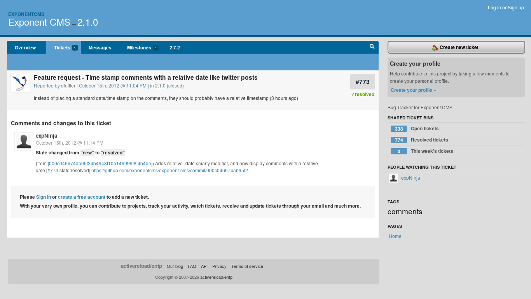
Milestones (135, 48)
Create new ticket (458, 47)
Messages (100, 47)
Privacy (219, 266)
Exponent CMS (39, 21)
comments (405, 211)
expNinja (46, 135)
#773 (363, 81)
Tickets (58, 48)
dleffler (68, 85)
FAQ (192, 266)
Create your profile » (413, 89)
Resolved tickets (422, 139)
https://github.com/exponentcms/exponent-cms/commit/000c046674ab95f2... (171, 170)
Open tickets (417, 128)
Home (395, 236)
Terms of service (247, 266)
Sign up (516, 7)
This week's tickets (426, 151)
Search (372, 47)
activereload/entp (141, 265)
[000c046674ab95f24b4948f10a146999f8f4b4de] (100, 163)
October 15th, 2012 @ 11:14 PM (69, 142)
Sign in (43, 196)
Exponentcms (26, 13)
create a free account (81, 196)
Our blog (175, 266)
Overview (25, 47)
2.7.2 (174, 47)
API (204, 266)
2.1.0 (87, 21)
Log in (494, 7)
